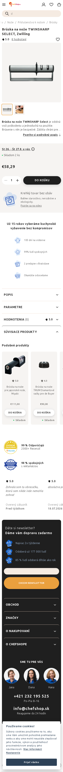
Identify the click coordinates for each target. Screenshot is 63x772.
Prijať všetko (31, 762)
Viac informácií (32, 749)
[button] (15, 411)
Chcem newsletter (31, 583)
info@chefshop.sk (31, 708)
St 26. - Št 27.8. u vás (16, 149)
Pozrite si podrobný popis (40, 134)
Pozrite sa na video (31, 205)
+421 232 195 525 (31, 696)
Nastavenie (13, 752)
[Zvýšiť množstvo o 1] (17, 180)
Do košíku (42, 180)
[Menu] (4, 4)
